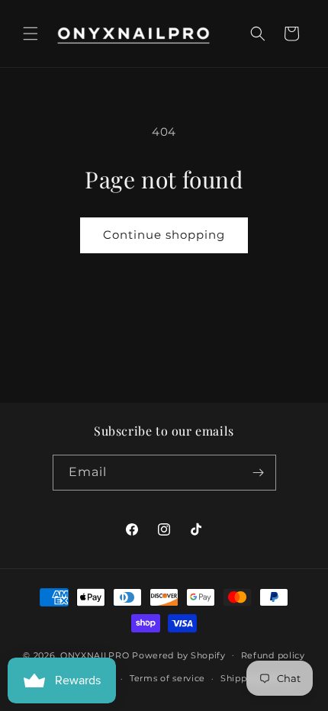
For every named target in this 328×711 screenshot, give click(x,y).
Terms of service (167, 678)
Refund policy (273, 655)
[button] (30, 33)
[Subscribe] (258, 473)
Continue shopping (164, 234)
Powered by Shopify (179, 654)
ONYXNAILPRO (95, 654)
